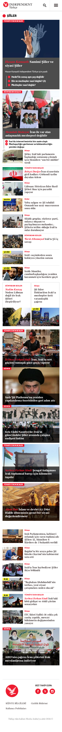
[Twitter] (45, 691)
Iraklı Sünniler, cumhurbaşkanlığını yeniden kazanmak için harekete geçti (41, 274)
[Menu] (56, 5)
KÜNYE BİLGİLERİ (16, 703)
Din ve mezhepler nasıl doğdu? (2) (28, 81)
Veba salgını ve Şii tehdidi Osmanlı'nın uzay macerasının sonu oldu (41, 206)
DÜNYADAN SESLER (12, 92)
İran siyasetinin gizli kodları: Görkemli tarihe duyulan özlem (41, 175)
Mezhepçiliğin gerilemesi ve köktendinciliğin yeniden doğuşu (30, 145)
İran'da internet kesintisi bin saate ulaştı (28, 141)
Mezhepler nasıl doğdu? (23, 85)
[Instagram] (52, 691)
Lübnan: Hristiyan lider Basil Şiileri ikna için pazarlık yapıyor (41, 190)
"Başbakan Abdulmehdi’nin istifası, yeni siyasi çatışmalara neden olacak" (39, 585)
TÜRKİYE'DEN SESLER (13, 21)
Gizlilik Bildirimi (39, 703)
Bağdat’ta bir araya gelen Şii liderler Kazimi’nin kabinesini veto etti (41, 554)
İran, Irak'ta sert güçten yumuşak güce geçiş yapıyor (28, 361)
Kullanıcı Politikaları (16, 708)
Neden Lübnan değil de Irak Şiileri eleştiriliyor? (14, 295)
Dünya (27, 151)
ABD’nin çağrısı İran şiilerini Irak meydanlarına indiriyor (27, 659)
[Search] (45, 5)
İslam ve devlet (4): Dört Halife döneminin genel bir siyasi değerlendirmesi (27, 513)
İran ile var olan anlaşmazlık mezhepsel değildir (28, 134)
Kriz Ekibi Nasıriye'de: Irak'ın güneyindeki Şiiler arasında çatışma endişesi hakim (27, 435)
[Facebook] (38, 691)
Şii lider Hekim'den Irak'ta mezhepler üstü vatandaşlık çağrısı (45, 295)
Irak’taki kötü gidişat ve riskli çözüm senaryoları (41, 602)
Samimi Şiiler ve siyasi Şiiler (29, 63)
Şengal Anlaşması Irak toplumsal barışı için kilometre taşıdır (30, 474)
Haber (27, 199)
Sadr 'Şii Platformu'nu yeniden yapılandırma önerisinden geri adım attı (30, 399)
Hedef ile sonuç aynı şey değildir (27, 77)
